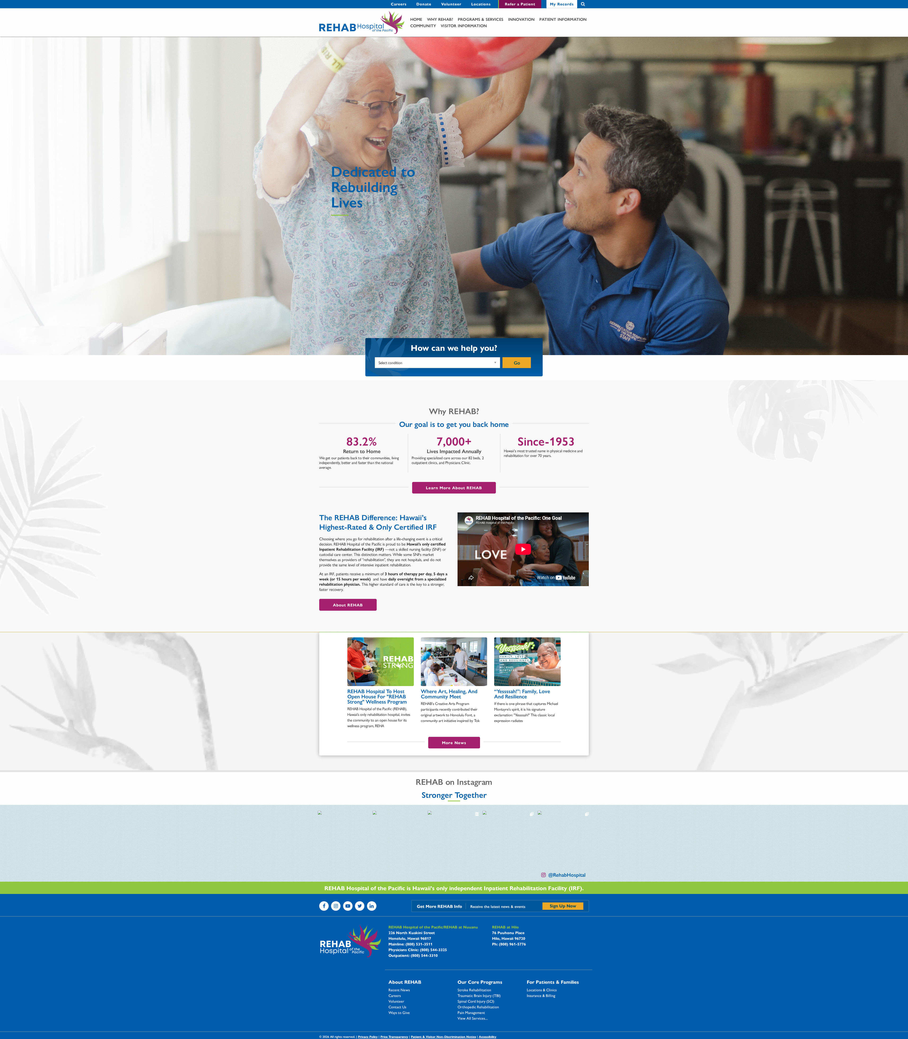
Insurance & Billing (541, 995)
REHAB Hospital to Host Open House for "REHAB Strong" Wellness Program (377, 696)
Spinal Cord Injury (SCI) (476, 1001)
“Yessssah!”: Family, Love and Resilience (522, 693)
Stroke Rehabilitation (474, 990)
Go (517, 362)
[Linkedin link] (371, 906)
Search (583, 4)
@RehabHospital (566, 874)
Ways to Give (399, 1012)
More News (454, 742)
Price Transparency (394, 1036)
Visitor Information (464, 25)
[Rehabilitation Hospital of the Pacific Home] (361, 22)
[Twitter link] (359, 906)
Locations (481, 4)
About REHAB (348, 605)
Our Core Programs (480, 981)
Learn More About (454, 487)
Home (416, 19)
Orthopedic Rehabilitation (478, 1007)
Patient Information (563, 19)
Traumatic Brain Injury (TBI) (479, 995)
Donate (423, 4)
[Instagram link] (335, 906)
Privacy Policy (368, 1036)
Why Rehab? (440, 19)
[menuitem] (399, 4)
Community (423, 25)
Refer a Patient (520, 4)
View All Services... (473, 1018)
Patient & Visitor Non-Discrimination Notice (443, 1036)
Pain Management (471, 1012)
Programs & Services (480, 19)
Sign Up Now (563, 906)
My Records (562, 4)
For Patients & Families (553, 981)
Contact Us (397, 1007)
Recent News (399, 990)
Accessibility (487, 1036)
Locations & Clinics (542, 990)
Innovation (521, 19)
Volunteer (451, 4)
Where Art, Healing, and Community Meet (449, 693)
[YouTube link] (348, 906)
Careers (398, 4)
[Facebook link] (324, 906)
